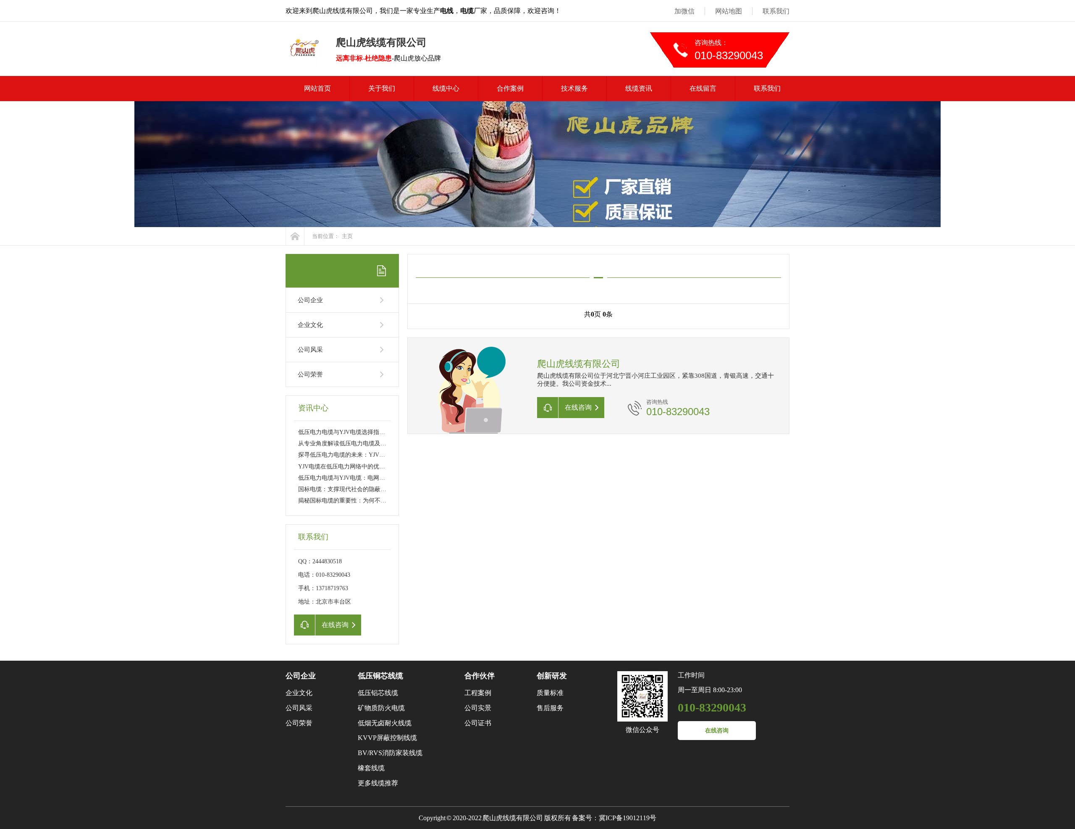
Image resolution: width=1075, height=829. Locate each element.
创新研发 (552, 676)
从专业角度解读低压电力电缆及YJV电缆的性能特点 (365, 443)
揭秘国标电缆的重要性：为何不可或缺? (349, 500)
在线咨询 (717, 730)
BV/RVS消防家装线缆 (390, 752)
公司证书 (477, 723)
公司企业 (310, 300)
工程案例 (477, 692)
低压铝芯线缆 (378, 692)
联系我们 (776, 11)
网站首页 (317, 88)
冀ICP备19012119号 (627, 817)
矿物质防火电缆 (381, 707)
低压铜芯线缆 (380, 676)
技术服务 (574, 88)
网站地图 (728, 11)
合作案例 (510, 88)
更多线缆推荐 (378, 783)
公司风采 (310, 349)
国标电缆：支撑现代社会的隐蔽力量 (345, 489)
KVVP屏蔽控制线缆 (387, 737)
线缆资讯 (638, 88)
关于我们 (381, 88)
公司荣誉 (310, 374)
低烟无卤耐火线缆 (385, 723)
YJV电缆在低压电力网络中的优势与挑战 (350, 466)
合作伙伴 (479, 676)
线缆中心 (446, 88)
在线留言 (703, 88)
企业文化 (310, 325)
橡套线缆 (371, 767)
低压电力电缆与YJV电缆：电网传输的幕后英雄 (359, 478)
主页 (347, 236)
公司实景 (477, 707)
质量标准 (550, 692)
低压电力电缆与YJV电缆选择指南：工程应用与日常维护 (371, 432)
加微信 (684, 11)
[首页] (295, 236)
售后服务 (550, 707)
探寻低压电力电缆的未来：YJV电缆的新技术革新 (362, 455)
